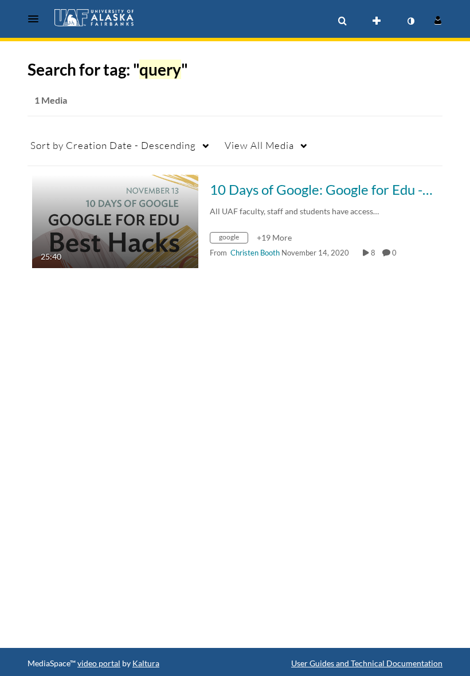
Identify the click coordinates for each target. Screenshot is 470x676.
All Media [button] (259, 145)
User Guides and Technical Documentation (366, 663)
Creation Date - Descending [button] (113, 145)
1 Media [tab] (50, 100)
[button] (37, 19)
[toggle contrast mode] (410, 21)
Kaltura (145, 663)
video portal (98, 663)
